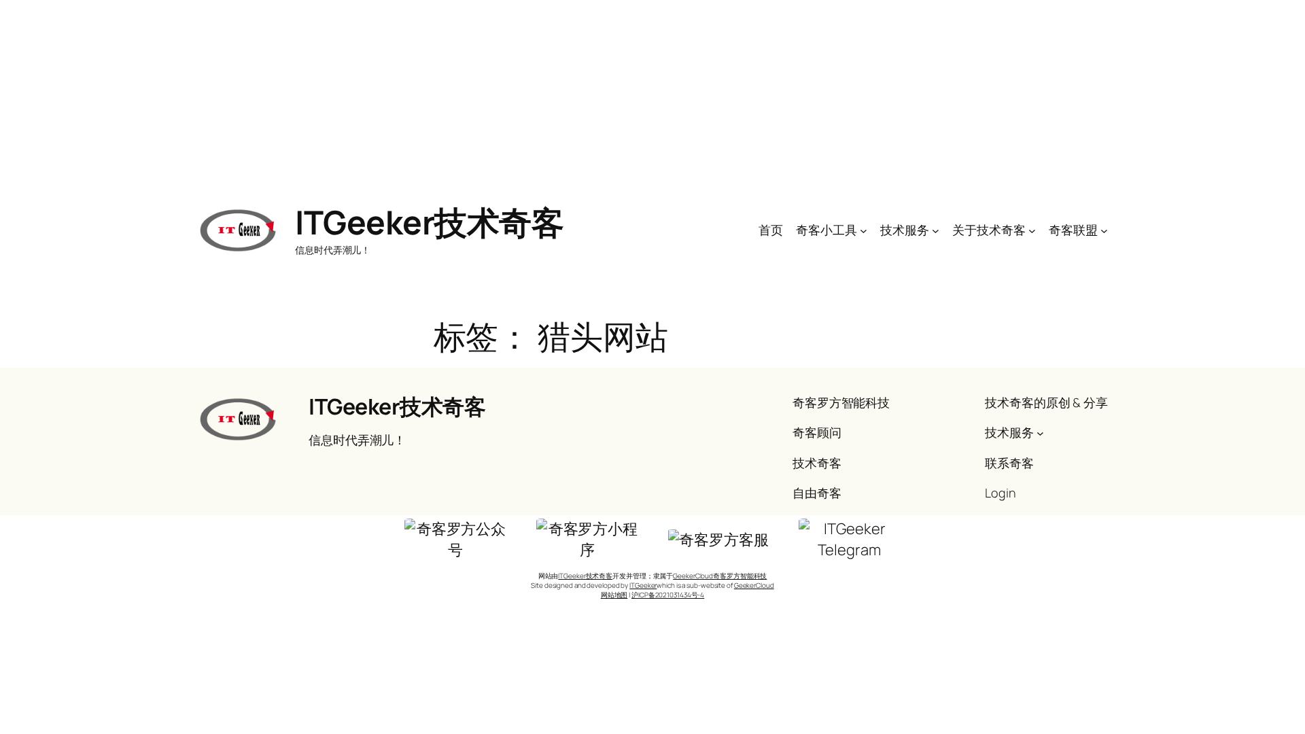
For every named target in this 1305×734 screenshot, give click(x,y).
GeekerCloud (754, 585)
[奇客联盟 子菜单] (1104, 230)
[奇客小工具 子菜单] (863, 230)
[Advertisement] (652, 95)
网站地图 (614, 594)
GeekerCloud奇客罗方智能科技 (720, 575)
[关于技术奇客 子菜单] (1032, 230)
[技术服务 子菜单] (935, 230)
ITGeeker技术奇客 (429, 222)
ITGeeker (643, 585)
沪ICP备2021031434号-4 (667, 594)
